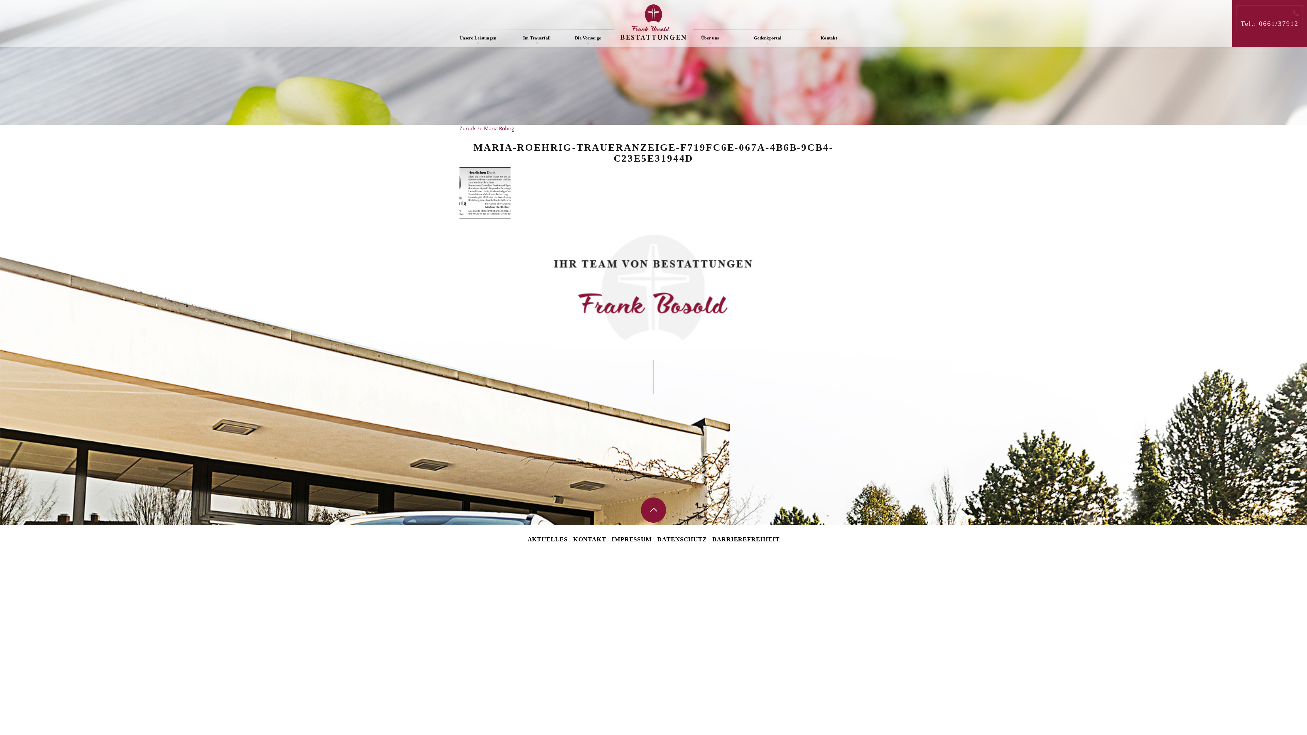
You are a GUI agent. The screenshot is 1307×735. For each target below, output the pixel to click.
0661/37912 (1278, 23)
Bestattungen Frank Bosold (653, 22)
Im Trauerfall (537, 37)
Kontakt (829, 37)
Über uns (710, 37)
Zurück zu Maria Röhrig (486, 128)
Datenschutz (682, 539)
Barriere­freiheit (745, 539)
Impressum (632, 539)
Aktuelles (548, 539)
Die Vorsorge (588, 37)
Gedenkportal (767, 37)
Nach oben (653, 510)
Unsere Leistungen (477, 37)
